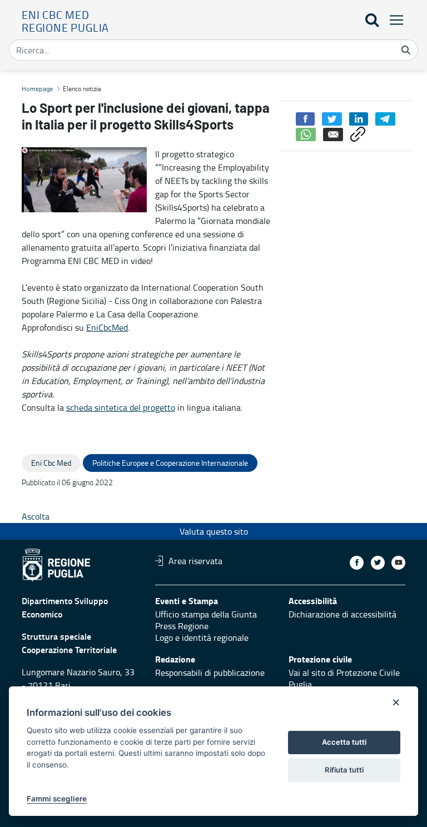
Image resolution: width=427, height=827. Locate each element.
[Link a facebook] (357, 563)
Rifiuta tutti (344, 769)
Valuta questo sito (214, 531)
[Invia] (406, 50)
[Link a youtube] (398, 563)
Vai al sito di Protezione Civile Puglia (344, 678)
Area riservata (195, 561)
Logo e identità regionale (202, 637)
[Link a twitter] (378, 563)
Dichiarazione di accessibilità (342, 614)
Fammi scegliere (57, 798)
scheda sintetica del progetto (120, 407)
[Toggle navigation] (393, 20)
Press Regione (181, 626)
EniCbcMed (107, 327)
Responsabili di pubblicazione (210, 672)
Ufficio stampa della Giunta (206, 614)
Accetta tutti (344, 742)
